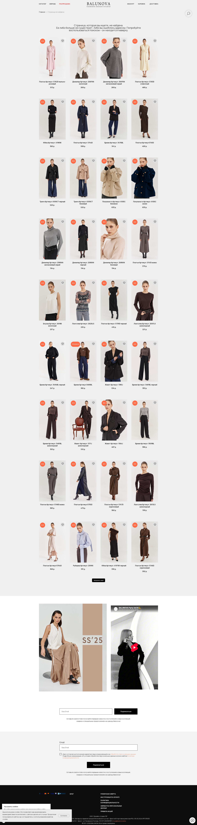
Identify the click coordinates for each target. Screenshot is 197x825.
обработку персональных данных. (123, 754)
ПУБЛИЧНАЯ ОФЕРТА (108, 794)
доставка (154, 4)
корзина (141, 4)
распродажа (64, 4)
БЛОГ (72, 794)
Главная (42, 12)
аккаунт (130, 4)
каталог (42, 4)
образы (52, 4)
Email (62, 742)
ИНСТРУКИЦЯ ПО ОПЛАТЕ (110, 797)
